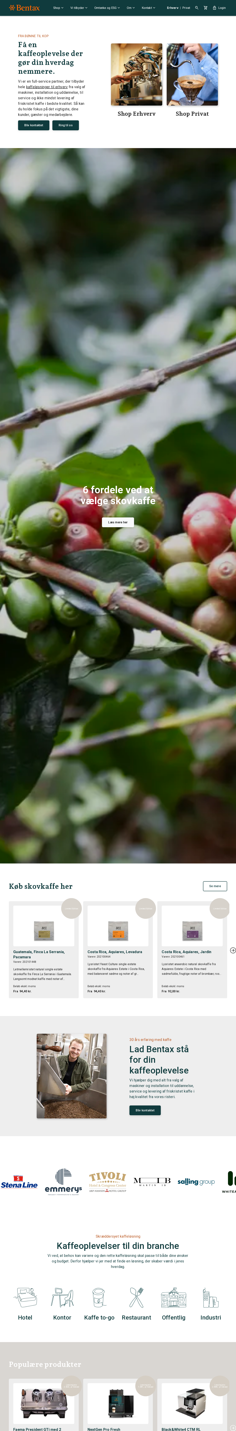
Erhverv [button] (172, 8)
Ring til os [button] (66, 125)
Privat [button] (186, 8)
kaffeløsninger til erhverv (47, 87)
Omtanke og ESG (107, 8)
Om (131, 8)
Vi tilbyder (79, 8)
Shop (59, 8)
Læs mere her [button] (118, 522)
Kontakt (149, 8)
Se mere (215, 886)
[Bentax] (24, 8)
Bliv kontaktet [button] (33, 125)
